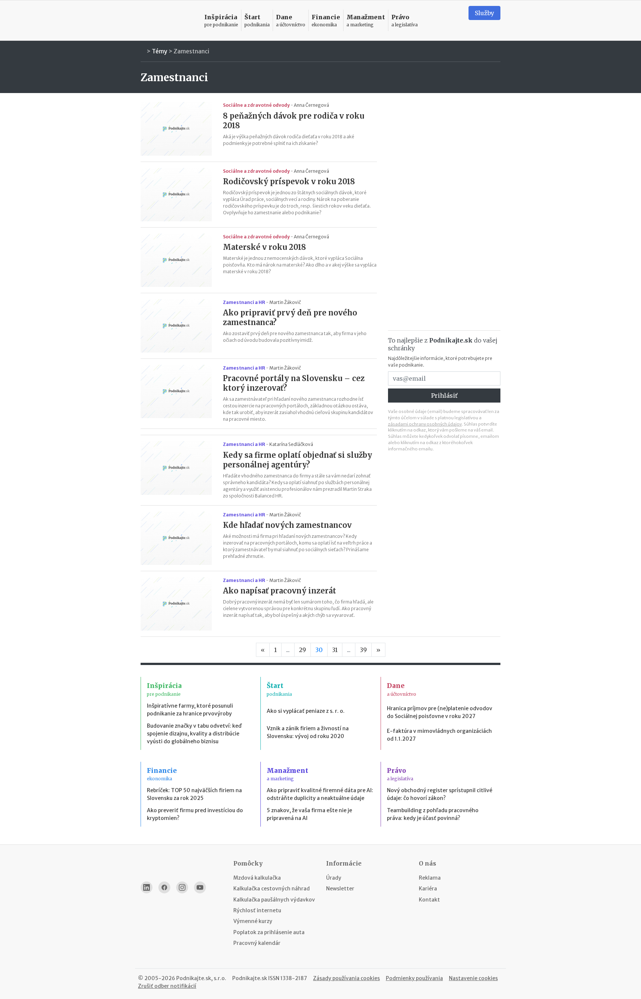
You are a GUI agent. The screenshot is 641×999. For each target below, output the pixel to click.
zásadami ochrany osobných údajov (425, 424)
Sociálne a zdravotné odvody (256, 105)
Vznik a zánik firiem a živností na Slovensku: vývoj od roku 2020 (308, 732)
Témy (159, 51)
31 (335, 650)
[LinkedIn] (146, 887)
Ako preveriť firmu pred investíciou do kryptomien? (195, 814)
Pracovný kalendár (256, 943)
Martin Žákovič (285, 302)
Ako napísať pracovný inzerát (279, 590)
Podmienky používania (414, 978)
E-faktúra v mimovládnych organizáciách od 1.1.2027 (439, 735)
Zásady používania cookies (346, 978)
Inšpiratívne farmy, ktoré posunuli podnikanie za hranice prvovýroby (190, 709)
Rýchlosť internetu (257, 910)
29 (302, 650)
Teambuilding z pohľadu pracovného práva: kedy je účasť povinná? (433, 814)
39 (363, 650)
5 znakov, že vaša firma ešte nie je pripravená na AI (309, 814)
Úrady (333, 877)
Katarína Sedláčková (291, 444)
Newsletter (340, 888)
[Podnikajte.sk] (168, 20)
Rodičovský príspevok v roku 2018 (289, 181)
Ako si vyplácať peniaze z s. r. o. (306, 711)
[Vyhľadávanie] (454, 20)
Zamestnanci (191, 51)
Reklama (430, 877)
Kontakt (429, 899)
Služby (484, 13)
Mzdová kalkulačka (257, 877)
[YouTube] (200, 887)
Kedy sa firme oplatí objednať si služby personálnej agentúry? (297, 459)
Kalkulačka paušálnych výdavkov (274, 899)
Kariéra (428, 888)
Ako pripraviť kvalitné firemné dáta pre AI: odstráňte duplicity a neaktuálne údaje (320, 794)
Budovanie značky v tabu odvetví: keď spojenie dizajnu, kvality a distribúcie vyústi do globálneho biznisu (194, 733)
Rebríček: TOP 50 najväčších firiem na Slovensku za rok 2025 (194, 794)
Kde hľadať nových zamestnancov (287, 525)
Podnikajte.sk (249, 978)
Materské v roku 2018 (264, 247)
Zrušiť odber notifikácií (167, 986)
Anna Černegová (311, 105)
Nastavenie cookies (473, 978)
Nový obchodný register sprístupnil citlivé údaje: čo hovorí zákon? (439, 794)
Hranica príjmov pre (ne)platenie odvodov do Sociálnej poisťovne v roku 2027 (439, 712)
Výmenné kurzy (252, 921)
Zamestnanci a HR (244, 302)
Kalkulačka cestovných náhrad (271, 888)
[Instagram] (182, 887)
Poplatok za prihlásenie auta (269, 932)
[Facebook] (164, 887)
